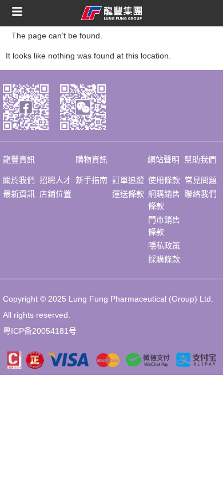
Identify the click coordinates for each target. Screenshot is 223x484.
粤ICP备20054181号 (40, 330)
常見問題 (201, 180)
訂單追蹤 (128, 180)
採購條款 (164, 259)
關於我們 (19, 180)
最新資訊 (19, 193)
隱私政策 (164, 245)
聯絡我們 (201, 193)
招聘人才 (55, 180)
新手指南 (91, 180)
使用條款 (164, 180)
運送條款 (128, 193)
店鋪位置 (55, 193)
